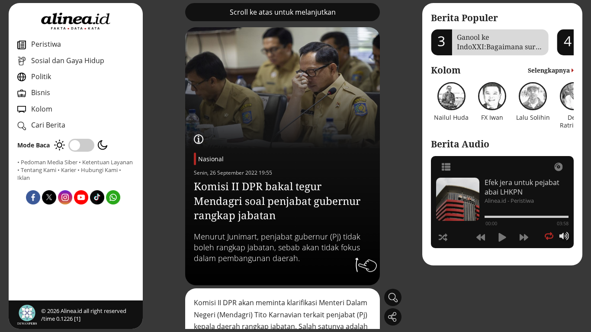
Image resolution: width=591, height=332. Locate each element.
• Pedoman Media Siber (47, 162)
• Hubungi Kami (97, 170)
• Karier (67, 170)
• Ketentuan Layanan (106, 162)
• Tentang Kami (36, 170)
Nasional (211, 159)
